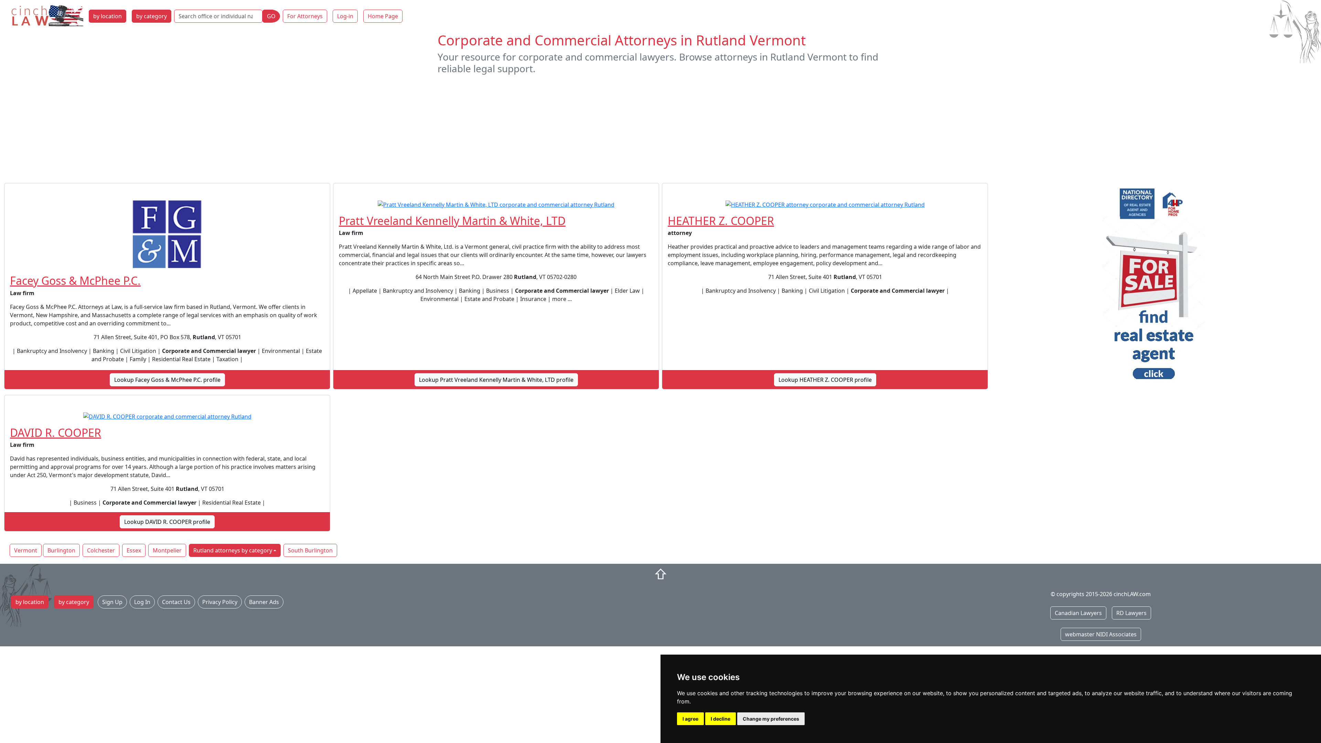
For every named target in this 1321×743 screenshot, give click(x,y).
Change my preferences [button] (771, 719)
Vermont (25, 550)
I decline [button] (720, 719)
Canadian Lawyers (1078, 613)
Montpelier (167, 550)
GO (271, 16)
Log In (142, 602)
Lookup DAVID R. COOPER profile (167, 522)
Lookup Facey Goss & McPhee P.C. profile (167, 380)
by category (151, 16)
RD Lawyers (1131, 613)
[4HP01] (1154, 286)
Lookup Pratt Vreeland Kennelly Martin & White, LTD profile (496, 380)
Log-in (345, 16)
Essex (134, 550)
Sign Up (112, 602)
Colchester (101, 550)
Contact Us (176, 602)
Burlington (61, 550)
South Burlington (310, 550)
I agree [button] (690, 719)
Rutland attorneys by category (232, 550)
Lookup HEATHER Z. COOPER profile (825, 380)
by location (107, 16)
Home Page (383, 16)
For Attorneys (305, 16)
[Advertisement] (660, 128)
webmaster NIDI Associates (1101, 634)
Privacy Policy (219, 602)
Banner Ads (264, 602)
